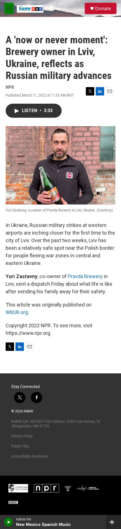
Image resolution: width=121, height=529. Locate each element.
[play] (8, 522)
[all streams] (113, 522)
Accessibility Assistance (29, 456)
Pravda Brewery (85, 276)
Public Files (20, 446)
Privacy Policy (22, 436)
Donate (103, 8)
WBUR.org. (17, 312)
